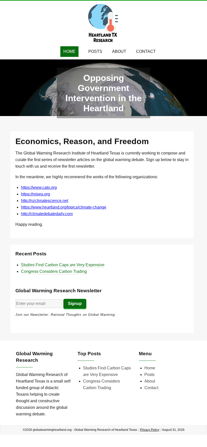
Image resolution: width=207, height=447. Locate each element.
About (119, 51)
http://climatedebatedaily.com (47, 214)
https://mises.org (35, 194)
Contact (146, 51)
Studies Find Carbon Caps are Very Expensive (63, 265)
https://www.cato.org (39, 187)
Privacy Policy (149, 430)
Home (69, 51)
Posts (95, 51)
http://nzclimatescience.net (44, 200)
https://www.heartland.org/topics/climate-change (63, 207)
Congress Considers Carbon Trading (54, 271)
